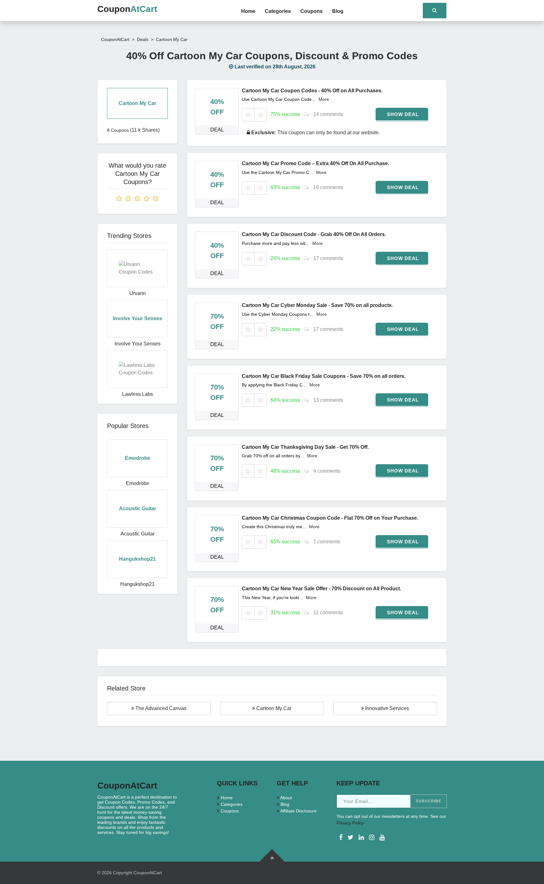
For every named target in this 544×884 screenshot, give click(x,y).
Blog (337, 11)
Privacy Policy (350, 822)
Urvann (137, 293)
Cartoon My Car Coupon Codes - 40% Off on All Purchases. (312, 90)
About (285, 797)
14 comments (327, 114)
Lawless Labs (137, 394)
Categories (278, 11)
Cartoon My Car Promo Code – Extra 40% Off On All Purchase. (315, 163)
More (324, 99)
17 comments (327, 258)
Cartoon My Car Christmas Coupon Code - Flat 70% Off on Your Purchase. (330, 518)
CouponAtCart (147, 872)
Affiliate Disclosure (298, 810)
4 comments (326, 471)
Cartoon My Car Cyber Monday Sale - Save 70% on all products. (317, 305)
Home (248, 11)
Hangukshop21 (137, 584)
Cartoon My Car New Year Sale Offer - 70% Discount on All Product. (321, 588)
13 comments (327, 400)
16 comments (327, 187)
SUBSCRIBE (428, 801)
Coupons (311, 11)
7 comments (326, 541)
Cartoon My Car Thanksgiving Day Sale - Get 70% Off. (305, 447)
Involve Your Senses (138, 343)
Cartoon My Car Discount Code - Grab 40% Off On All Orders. (314, 234)
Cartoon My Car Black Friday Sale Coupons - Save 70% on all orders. (323, 376)
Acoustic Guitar (138, 533)
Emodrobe (137, 483)
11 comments (327, 612)
